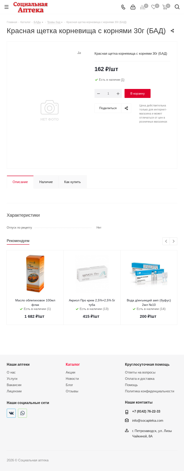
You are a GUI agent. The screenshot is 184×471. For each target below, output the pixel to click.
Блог (69, 385)
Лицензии (14, 391)
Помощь (131, 385)
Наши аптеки (18, 364)
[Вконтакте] (11, 413)
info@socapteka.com (147, 420)
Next (173, 241)
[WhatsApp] (22, 413)
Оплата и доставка (139, 378)
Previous (166, 241)
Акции (70, 372)
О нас (11, 372)
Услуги (12, 378)
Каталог (73, 364)
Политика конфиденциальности (149, 391)
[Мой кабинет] (133, 7)
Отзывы (72, 391)
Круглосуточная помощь (147, 364)
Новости (72, 378)
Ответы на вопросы (140, 372)
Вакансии (14, 385)
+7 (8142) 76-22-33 (146, 411)
